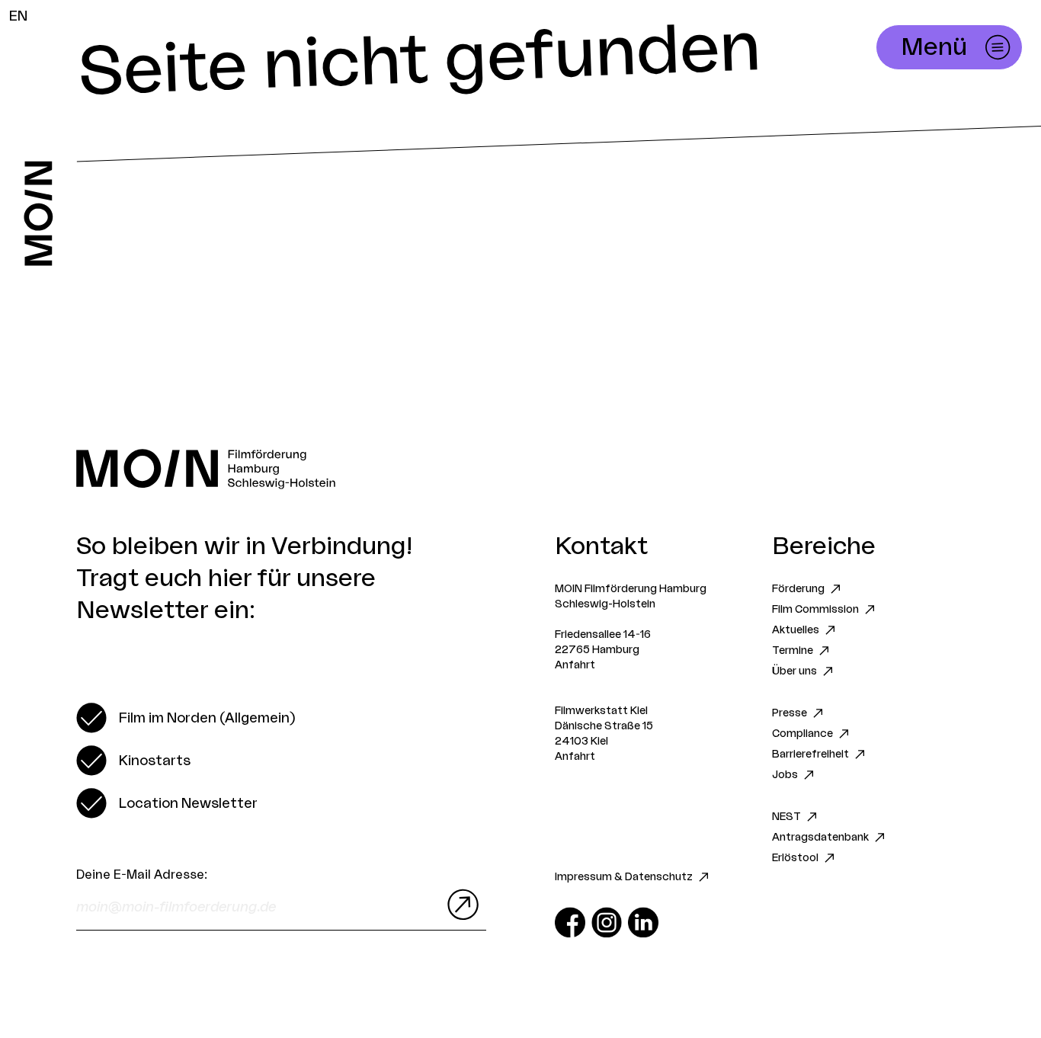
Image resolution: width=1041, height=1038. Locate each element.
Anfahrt (575, 665)
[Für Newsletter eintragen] (459, 904)
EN (18, 16)
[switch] (185, 718)
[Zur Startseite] (38, 213)
